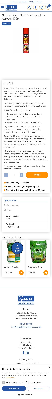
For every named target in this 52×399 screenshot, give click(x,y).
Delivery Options (11, 205)
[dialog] (26, 382)
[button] (26, 394)
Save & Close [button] (13, 388)
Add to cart (21, 272)
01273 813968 (26, 324)
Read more (10, 378)
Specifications (10, 200)
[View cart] (47, 7)
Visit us (7, 210)
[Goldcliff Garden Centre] (11, 7)
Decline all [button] (38, 388)
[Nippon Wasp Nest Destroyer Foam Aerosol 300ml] (26, 51)
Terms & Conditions (26, 348)
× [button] (49, 368)
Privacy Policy (26, 342)
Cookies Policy (26, 345)
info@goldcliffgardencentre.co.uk (26, 327)
